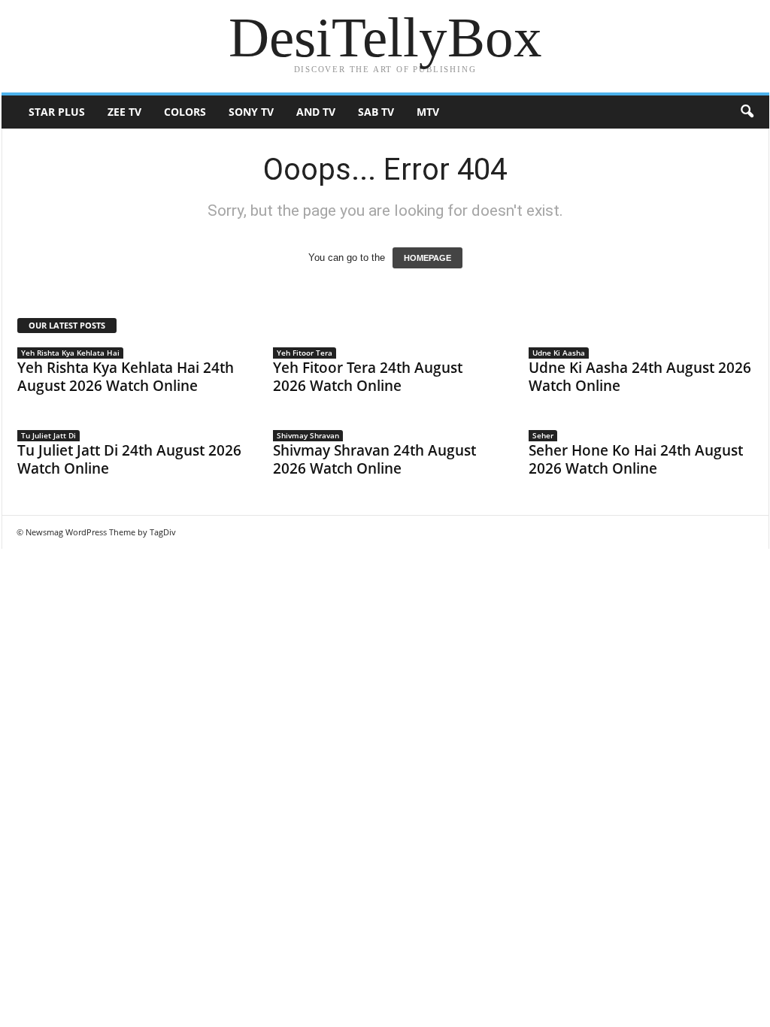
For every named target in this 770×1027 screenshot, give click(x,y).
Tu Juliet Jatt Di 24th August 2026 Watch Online (129, 459)
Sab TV (376, 112)
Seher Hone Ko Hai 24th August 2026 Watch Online (636, 459)
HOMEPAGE (427, 257)
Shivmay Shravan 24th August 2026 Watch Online (374, 459)
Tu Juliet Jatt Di (48, 435)
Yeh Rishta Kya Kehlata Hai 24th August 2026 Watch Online (125, 376)
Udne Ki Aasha (558, 352)
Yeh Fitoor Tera (304, 352)
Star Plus (57, 112)
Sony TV (251, 112)
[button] (746, 112)
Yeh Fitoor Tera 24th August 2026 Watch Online (367, 376)
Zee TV (124, 112)
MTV (428, 112)
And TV (315, 112)
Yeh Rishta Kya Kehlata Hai (70, 352)
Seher (542, 435)
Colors (185, 112)
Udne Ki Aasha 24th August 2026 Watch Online (640, 376)
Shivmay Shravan (308, 435)
